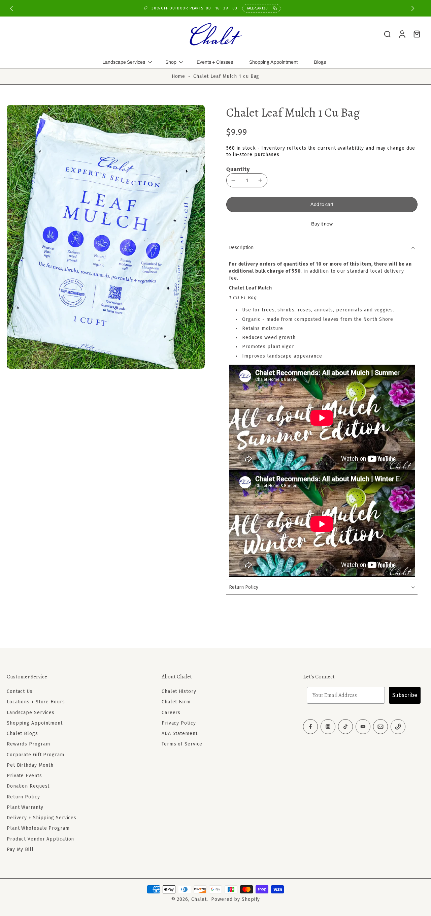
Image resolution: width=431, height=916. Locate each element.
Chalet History (179, 691)
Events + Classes (215, 62)
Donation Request (28, 786)
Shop (170, 62)
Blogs (320, 62)
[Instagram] (328, 726)
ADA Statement (180, 733)
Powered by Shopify (235, 899)
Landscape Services (123, 62)
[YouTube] (363, 726)
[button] (322, 204)
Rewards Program (28, 744)
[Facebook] (310, 726)
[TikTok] (345, 726)
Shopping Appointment (273, 62)
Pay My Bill (20, 849)
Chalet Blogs (22, 733)
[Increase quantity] (260, 180)
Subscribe (404, 695)
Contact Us (20, 691)
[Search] (387, 33)
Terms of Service (182, 744)
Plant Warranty (25, 807)
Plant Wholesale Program (38, 828)
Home (179, 76)
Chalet (199, 899)
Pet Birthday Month (30, 765)
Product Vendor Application (40, 839)
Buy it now (322, 223)
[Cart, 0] (416, 33)
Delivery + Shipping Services (41, 818)
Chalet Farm (176, 702)
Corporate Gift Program (35, 754)
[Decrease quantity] (233, 180)
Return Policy (23, 796)
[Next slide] (413, 8)
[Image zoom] (106, 236)
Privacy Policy (179, 723)
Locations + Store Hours (36, 702)
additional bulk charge (256, 271)
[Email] (380, 726)
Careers (171, 712)
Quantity (238, 169)
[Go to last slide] (11, 8)
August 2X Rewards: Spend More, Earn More (360, 8)
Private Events (24, 775)
